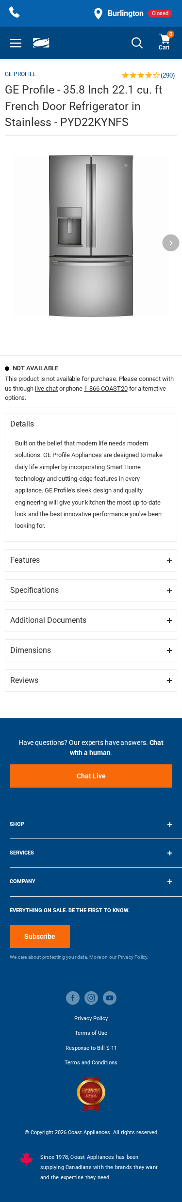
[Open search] (137, 43)
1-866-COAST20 (106, 388)
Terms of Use (91, 1033)
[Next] (171, 242)
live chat (46, 388)
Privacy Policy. (133, 957)
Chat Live (91, 776)
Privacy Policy (91, 1018)
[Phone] (14, 13)
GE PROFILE (20, 74)
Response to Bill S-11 (91, 1048)
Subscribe (39, 936)
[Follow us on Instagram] (91, 998)
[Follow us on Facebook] (73, 998)
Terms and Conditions (91, 1063)
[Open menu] (15, 43)
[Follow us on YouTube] (109, 998)
